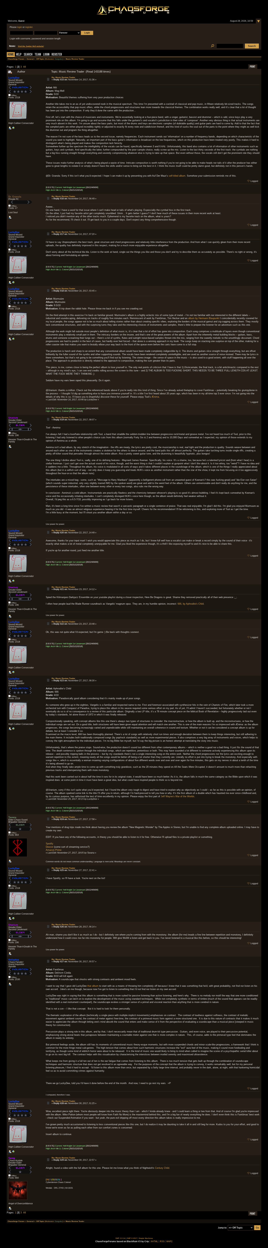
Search (28, 54)
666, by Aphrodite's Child (191, 603)
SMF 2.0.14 (120, 1238)
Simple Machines (146, 1238)
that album (92, 986)
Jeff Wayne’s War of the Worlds (177, 796)
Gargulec (59, 59)
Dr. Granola (14, 196)
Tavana (12, 817)
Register (57, 54)
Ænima (155, 396)
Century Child (162, 1168)
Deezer (49, 846)
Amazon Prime (53, 850)
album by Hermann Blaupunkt (203, 318)
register (28, 27)
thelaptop (13, 959)
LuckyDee (13, 77)
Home (11, 54)
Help (19, 54)
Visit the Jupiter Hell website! (31, 46)
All (24, 66)
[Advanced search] (213, 46)
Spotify (49, 843)
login (19, 27)
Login (46, 54)
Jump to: (222, 1228)
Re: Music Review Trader (63, 77)
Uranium (13, 417)
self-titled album (177, 175)
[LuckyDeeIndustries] (13, 129)
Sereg (11, 1158)
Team (38, 54)
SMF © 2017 (132, 1238)
